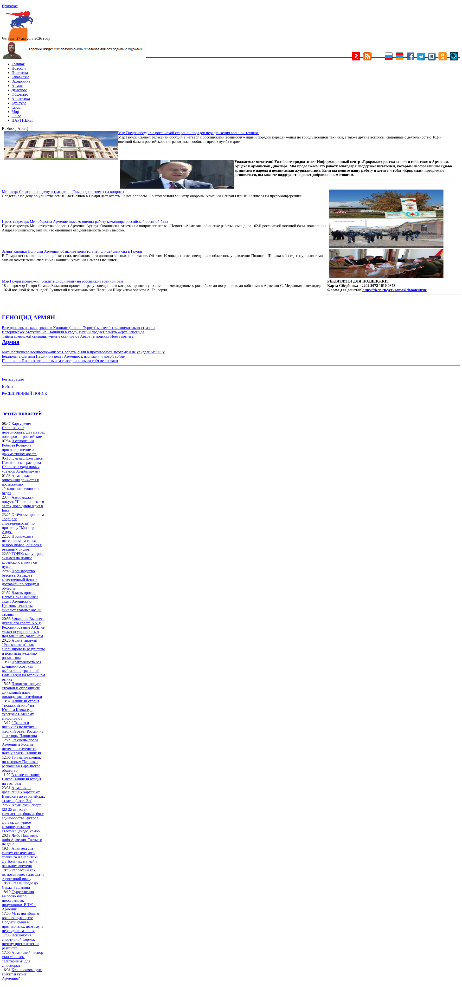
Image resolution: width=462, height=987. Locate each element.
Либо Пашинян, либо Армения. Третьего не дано (22, 839)
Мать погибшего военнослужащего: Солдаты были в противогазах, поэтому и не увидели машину (83, 352)
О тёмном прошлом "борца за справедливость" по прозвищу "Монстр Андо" (23, 523)
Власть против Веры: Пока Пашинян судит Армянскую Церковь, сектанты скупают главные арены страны (21, 603)
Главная (18, 64)
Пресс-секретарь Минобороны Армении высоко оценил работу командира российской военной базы (85, 221)
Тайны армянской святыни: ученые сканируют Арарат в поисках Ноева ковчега (68, 336)
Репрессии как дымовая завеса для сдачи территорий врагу (23, 874)
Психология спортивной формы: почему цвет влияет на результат (20, 941)
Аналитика (21, 99)
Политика (20, 73)
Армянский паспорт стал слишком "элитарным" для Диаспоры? (23, 958)
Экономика (21, 81)
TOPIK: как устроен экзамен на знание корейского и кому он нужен (23, 560)
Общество (20, 94)
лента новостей (22, 413)
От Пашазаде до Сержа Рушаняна (20, 885)
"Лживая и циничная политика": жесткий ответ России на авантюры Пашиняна (22, 729)
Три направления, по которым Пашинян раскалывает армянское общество (21, 763)
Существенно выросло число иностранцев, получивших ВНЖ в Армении (19, 900)
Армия (17, 86)
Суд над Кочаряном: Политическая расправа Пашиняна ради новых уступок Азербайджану (23, 464)
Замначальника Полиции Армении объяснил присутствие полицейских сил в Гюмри (72, 251)
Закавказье (20, 77)
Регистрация (13, 379)
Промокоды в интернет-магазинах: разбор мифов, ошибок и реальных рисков (22, 542)
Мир (15, 112)
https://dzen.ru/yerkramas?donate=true (394, 290)
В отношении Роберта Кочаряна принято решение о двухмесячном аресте (19, 447)
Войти (7, 386)
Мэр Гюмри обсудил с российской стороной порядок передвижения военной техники (188, 133)
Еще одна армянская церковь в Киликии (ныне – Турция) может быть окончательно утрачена (78, 328)
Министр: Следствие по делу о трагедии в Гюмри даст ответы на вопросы (63, 192)
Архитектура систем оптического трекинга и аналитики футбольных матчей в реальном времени (20, 857)
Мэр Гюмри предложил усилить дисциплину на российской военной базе (62, 281)
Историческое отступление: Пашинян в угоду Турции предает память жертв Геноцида (73, 332)
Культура (19, 103)
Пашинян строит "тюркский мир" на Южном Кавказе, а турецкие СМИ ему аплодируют (20, 709)
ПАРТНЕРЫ (22, 120)
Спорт (17, 107)
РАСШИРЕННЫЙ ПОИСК (24, 393)
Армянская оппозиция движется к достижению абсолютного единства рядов (20, 484)
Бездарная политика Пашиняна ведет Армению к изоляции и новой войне (63, 356)
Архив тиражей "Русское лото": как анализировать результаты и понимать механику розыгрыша (23, 649)
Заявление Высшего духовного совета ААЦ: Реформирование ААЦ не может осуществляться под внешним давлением (23, 627)
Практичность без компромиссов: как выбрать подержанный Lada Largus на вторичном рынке (23, 670)
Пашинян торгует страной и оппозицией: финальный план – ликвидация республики (22, 690)
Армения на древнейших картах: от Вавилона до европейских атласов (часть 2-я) (23, 794)
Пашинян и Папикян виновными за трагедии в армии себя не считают (60, 361)
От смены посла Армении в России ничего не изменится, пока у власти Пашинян (21, 746)
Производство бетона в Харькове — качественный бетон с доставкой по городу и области (20, 579)
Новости (19, 68)
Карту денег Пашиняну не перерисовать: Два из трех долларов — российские (23, 430)
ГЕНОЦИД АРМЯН (28, 317)
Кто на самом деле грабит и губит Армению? (22, 974)
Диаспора (19, 90)
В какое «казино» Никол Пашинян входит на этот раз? (21, 779)
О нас (16, 116)
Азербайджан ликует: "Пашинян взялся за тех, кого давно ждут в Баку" (23, 503)
